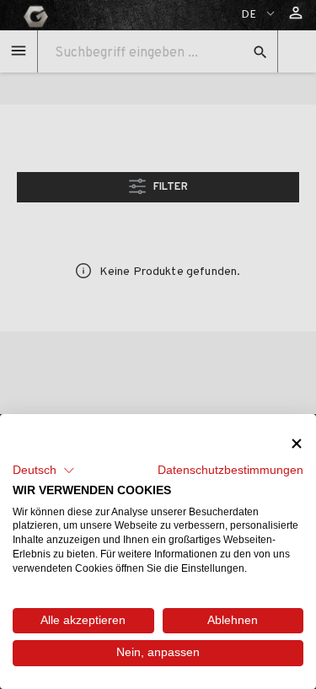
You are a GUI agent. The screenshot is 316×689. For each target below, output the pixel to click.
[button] (44, 470)
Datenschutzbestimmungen (230, 470)
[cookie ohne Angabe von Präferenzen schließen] (296, 443)
